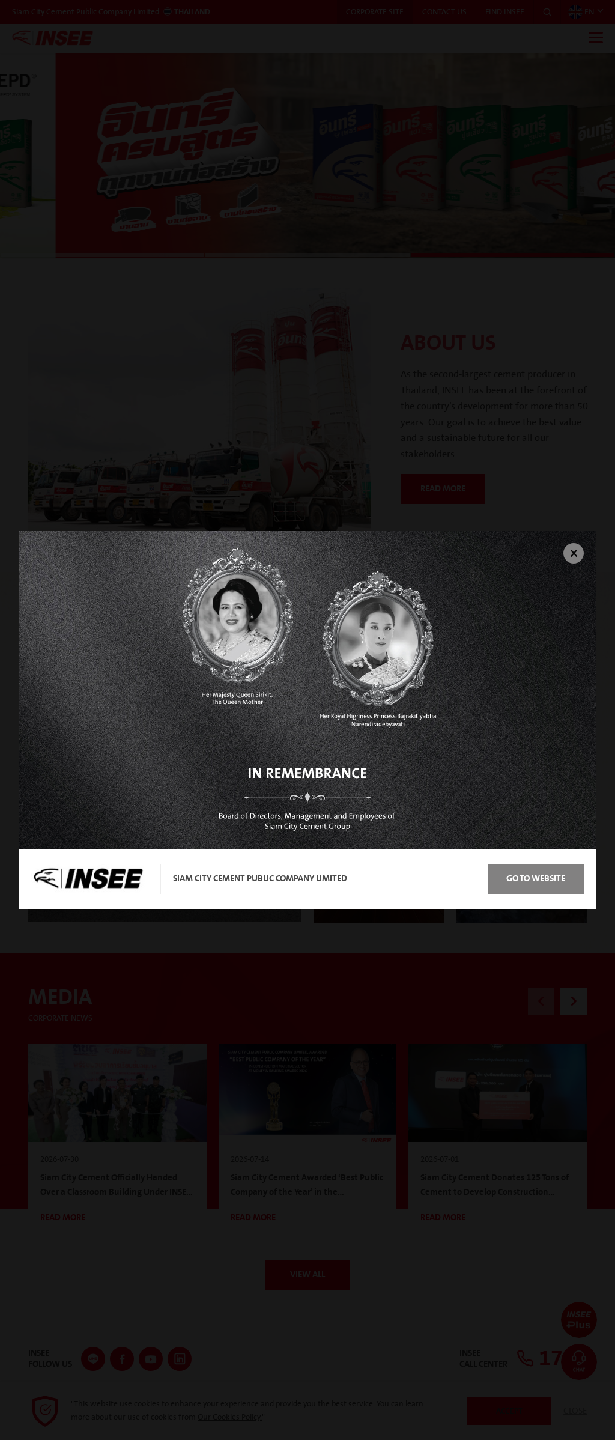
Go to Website (535, 879)
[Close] (573, 553)
